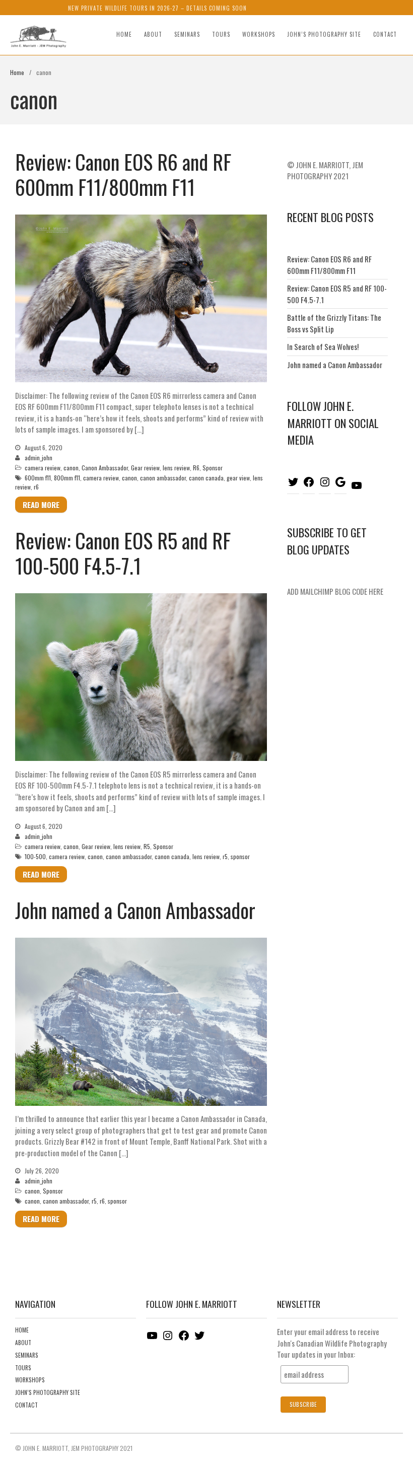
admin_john (38, 457)
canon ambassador (163, 477)
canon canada (206, 477)
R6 (196, 467)
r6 (36, 486)
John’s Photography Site (324, 34)
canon (71, 467)
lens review (176, 467)
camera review (42, 467)
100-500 (35, 856)
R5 (147, 846)
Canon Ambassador (105, 467)
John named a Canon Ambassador (135, 910)
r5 (225, 856)
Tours (221, 34)
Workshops (258, 34)
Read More (41, 504)
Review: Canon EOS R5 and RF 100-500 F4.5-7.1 (123, 553)
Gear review (145, 467)
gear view (238, 477)
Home (124, 34)
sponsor (240, 856)
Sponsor (212, 467)
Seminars (187, 34)
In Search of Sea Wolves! (323, 346)
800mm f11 (67, 477)
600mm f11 (38, 477)
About (153, 34)
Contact (385, 34)
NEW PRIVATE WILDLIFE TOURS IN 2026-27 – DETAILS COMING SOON (157, 8)
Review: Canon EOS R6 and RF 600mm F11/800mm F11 (123, 174)
